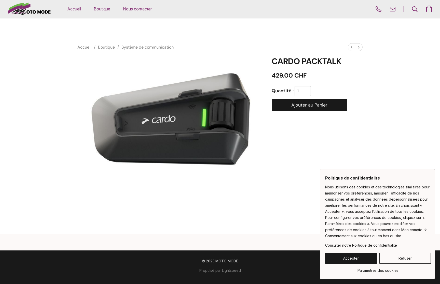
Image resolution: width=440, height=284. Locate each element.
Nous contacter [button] (137, 8)
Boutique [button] (102, 8)
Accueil (84, 47)
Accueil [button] (74, 8)
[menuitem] (351, 47)
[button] (29, 9)
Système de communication (147, 47)
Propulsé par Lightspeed (220, 270)
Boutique (106, 47)
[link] (378, 269)
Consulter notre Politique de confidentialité (361, 245)
